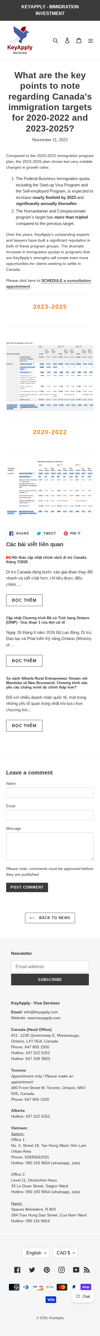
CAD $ (63, 1253)
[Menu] (90, 40)
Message (13, 828)
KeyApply (56, 1318)
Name (11, 783)
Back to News (54, 918)
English (33, 1253)
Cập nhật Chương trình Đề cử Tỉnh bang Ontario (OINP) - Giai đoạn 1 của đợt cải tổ (47, 620)
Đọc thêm (24, 600)
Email (10, 806)
